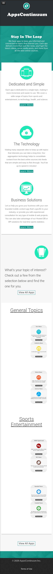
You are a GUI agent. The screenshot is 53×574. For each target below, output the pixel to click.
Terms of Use (26, 569)
